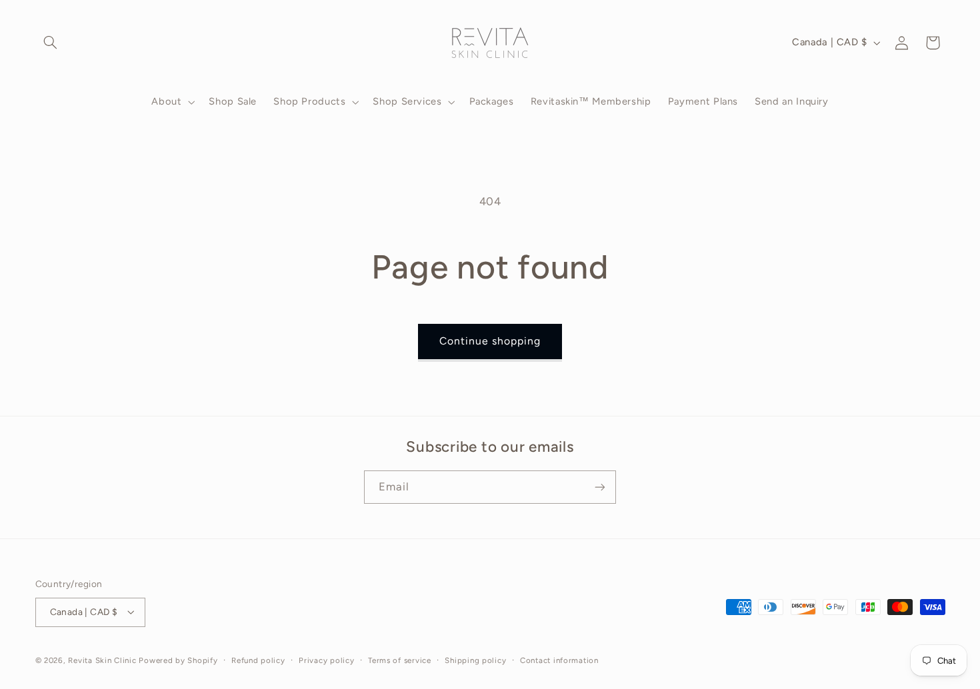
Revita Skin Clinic (102, 660)
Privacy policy (326, 660)
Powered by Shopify (178, 660)
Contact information (559, 660)
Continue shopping (490, 341)
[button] (50, 42)
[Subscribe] (600, 486)
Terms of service (399, 660)
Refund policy (258, 660)
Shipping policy (475, 660)
